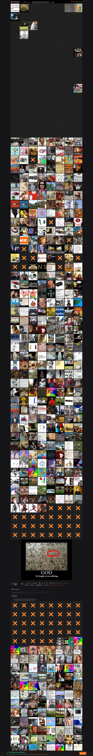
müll (28, 2)
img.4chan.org (42, 583)
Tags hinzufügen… (61, 585)
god (31, 585)
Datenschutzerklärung (43, 754)
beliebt (24, 2)
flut (26, 585)
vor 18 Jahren (28, 583)
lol (45, 585)
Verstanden (82, 753)
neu (22, 2)
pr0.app (72, 1)
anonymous (35, 583)
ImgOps (52, 583)
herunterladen (60, 583)
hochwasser (39, 585)
